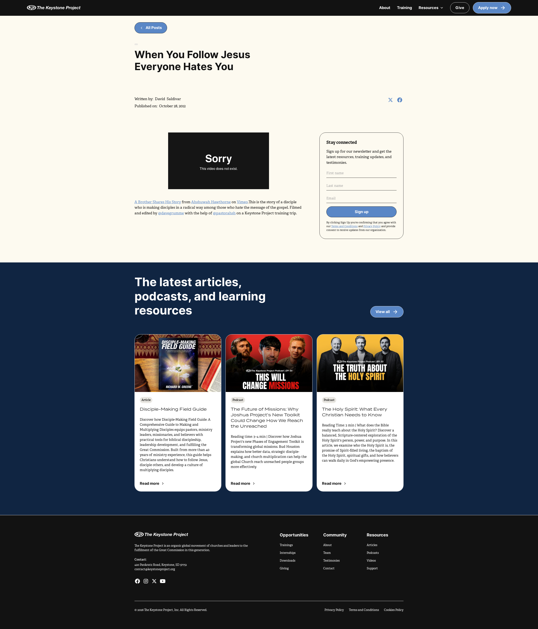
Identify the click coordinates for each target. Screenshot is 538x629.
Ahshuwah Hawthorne (211, 202)
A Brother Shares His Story (157, 202)
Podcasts (373, 553)
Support (372, 568)
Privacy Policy (372, 226)
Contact (329, 568)
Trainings (286, 545)
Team (327, 553)
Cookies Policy (394, 610)
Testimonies (331, 560)
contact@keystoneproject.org (154, 569)
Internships (287, 553)
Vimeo (242, 202)
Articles (372, 545)
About (384, 7)
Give (459, 7)
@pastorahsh (224, 213)
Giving (284, 568)
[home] (199, 7)
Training (404, 7)
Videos (371, 560)
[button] (431, 8)
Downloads (287, 560)
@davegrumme (171, 213)
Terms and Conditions (344, 226)
